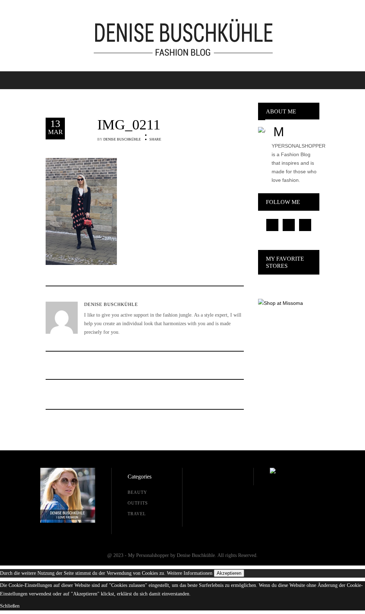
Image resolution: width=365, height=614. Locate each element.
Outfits (138, 503)
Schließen (10, 606)
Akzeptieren (229, 573)
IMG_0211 (128, 125)
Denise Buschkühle (122, 139)
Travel (137, 513)
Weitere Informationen (189, 573)
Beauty (137, 492)
